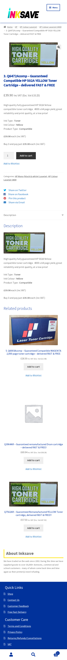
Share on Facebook (18, 194)
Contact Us (13, 599)
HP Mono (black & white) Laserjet (31, 176)
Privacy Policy (15, 632)
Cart (51, 652)
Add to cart (26, 155)
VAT (10, 644)
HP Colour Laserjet (28, 27)
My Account (11, 654)
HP (16, 27)
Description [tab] (10, 215)
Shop (10, 593)
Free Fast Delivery (17, 612)
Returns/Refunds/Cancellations (25, 638)
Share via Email (17, 202)
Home (10, 27)
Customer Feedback (18, 606)
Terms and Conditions (19, 626)
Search (33, 654)
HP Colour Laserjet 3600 (50, 27)
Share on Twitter (17, 190)
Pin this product (17, 198)
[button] (58, 47)
